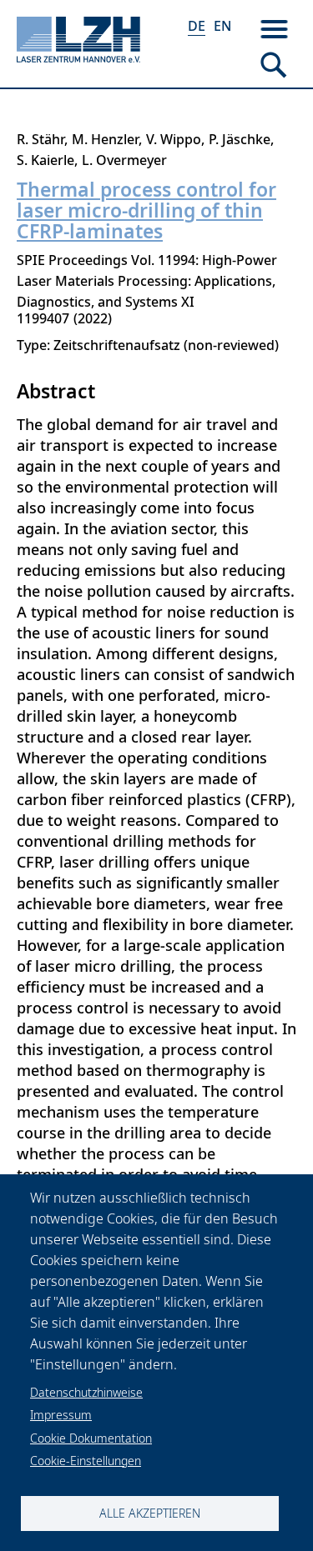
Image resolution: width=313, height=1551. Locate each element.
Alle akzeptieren (149, 1513)
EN (222, 26)
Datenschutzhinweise (86, 1392)
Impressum (61, 1415)
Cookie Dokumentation (91, 1438)
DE (196, 26)
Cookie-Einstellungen (85, 1460)
